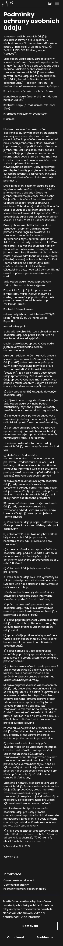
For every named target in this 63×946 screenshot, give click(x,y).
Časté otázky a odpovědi (19, 880)
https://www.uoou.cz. (33, 841)
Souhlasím (45, 937)
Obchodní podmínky (16, 884)
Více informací (31, 917)
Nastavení (30, 926)
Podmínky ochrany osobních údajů (25, 889)
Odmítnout (15, 937)
